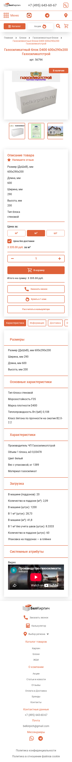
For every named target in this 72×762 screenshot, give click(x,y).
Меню (14, 15)
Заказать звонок (65, 5)
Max (28, 15)
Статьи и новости (36, 679)
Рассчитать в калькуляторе (36, 309)
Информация (37, 323)
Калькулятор (38, 625)
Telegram (46, 15)
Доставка (55, 323)
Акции (37, 26)
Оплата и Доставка (36, 690)
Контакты (36, 702)
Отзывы (36, 685)
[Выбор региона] (65, 15)
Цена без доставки (23, 241)
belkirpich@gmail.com (36, 726)
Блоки (36, 654)
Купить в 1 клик (38, 299)
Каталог (16, 26)
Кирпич (36, 648)
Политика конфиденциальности (36, 750)
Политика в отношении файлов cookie (36, 756)
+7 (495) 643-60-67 (42, 5)
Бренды (36, 696)
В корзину (39, 270)
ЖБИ (36, 659)
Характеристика (15, 323)
